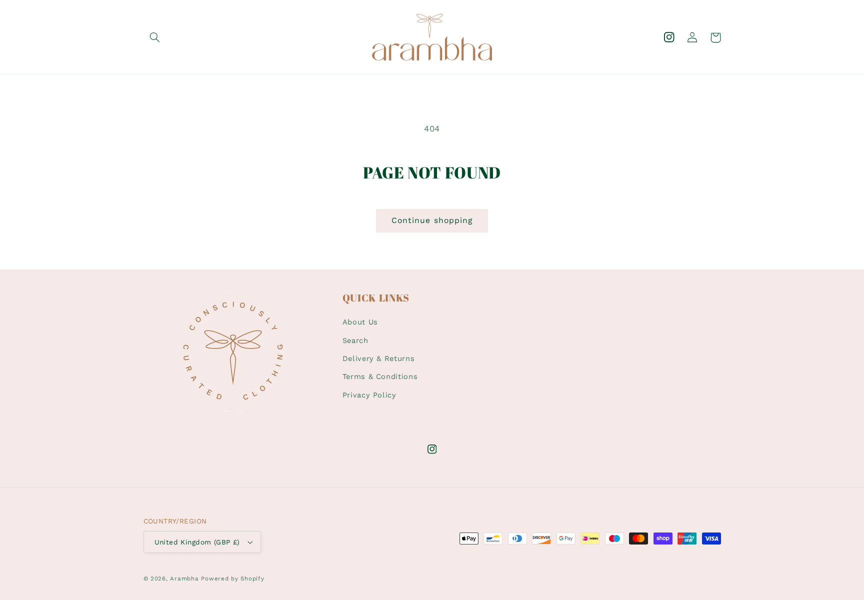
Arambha (184, 578)
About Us (360, 322)
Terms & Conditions (380, 376)
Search (355, 340)
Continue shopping (432, 220)
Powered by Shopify (232, 578)
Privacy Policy (369, 395)
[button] (155, 37)
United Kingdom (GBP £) (197, 542)
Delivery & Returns (378, 358)
